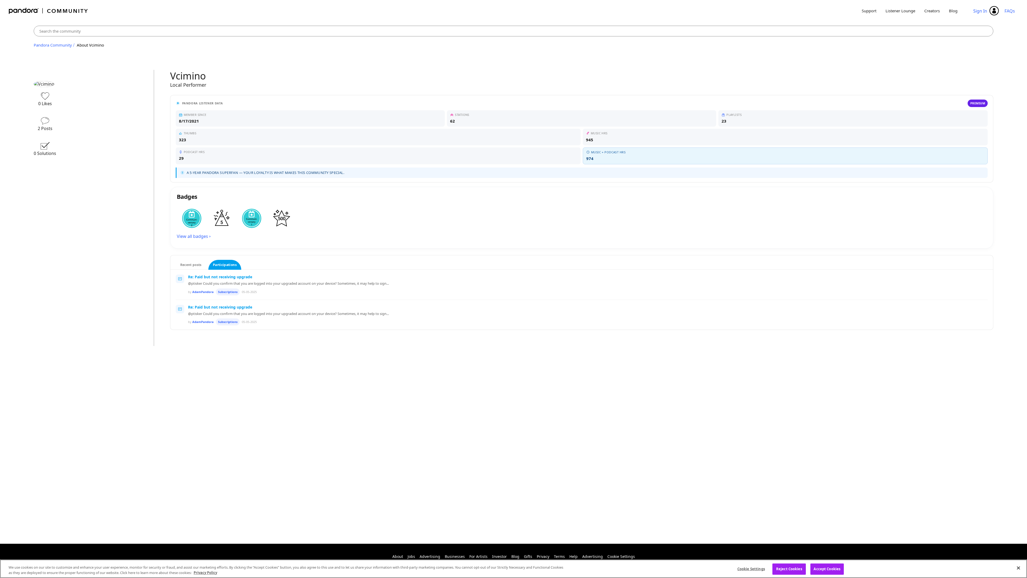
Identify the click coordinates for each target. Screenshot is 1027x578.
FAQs (1010, 11)
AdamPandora (203, 292)
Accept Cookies (827, 568)
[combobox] (513, 31)
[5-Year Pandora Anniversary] (221, 218)
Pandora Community (48, 11)
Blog (953, 10)
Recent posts (191, 265)
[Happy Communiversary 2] (191, 218)
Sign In (980, 11)
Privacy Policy (205, 572)
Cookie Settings (621, 556)
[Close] (1018, 568)
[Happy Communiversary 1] (251, 218)
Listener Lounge (900, 10)
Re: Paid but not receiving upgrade (220, 276)
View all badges (192, 236)
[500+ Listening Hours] (281, 218)
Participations (225, 265)
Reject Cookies (789, 568)
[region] (513, 569)
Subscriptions (227, 292)
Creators (932, 10)
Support (869, 10)
